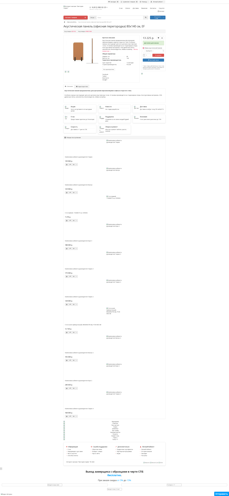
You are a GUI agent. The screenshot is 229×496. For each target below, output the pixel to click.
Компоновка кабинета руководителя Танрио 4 (79, 408)
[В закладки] (158, 37)
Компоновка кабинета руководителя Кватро (78, 185)
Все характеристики (108, 69)
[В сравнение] (162, 37)
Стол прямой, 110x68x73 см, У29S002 (76, 213)
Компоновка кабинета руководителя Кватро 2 (79, 353)
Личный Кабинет (146, 449)
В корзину (158, 55)
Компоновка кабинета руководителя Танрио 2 (79, 297)
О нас (69, 449)
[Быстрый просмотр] (73, 164)
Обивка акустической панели (153, 48)
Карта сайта (96, 453)
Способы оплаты (73, 455)
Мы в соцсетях (72, 453)
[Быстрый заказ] (70, 164)
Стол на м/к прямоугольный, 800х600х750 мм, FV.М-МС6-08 (83, 325)
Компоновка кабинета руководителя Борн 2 (78, 380)
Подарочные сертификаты (125, 449)
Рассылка (144, 455)
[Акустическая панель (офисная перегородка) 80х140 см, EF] (83, 52)
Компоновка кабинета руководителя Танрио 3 (79, 269)
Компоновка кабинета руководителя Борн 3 (78, 241)
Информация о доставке (75, 451)
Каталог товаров (71, 17)
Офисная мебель (71, 22)
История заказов (146, 451)
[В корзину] (67, 164)
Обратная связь (97, 449)
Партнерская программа (124, 451)
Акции (118, 453)
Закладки (144, 453)
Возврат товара (97, 451)
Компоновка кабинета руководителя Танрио (78, 157)
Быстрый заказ (154, 60)
